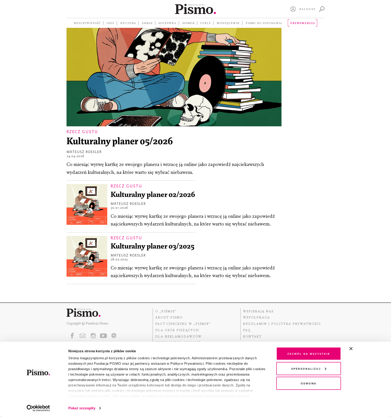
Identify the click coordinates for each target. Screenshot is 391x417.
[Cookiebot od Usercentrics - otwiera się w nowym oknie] (38, 408)
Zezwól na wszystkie (308, 353)
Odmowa (309, 383)
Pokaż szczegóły (81, 408)
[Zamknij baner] (363, 348)
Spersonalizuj (306, 368)
